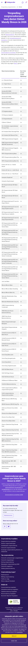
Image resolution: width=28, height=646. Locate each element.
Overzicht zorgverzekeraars (8, 547)
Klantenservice (8, 515)
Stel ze (16, 63)
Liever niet (14, 640)
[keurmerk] (14, 602)
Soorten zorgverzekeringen (8, 543)
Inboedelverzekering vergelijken (9, 589)
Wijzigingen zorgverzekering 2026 (10, 564)
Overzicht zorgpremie (7, 566)
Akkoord (14, 636)
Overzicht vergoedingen (7, 560)
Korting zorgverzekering (7, 562)
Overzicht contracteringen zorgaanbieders (12, 558)
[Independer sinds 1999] (10, 2)
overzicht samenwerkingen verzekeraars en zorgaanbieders (13, 487)
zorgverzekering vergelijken (8, 52)
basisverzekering (10, 34)
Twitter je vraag (5, 579)
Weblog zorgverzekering (7, 577)
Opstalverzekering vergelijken (9, 591)
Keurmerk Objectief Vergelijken (9, 596)
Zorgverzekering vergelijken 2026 (14, 495)
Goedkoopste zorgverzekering (9, 545)
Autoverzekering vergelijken (8, 587)
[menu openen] (2, 2)
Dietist (20, 7)
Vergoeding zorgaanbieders (8, 7)
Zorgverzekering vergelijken (8, 541)
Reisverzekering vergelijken (8, 593)
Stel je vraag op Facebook (8, 581)
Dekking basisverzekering (8, 568)
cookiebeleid (20, 632)
